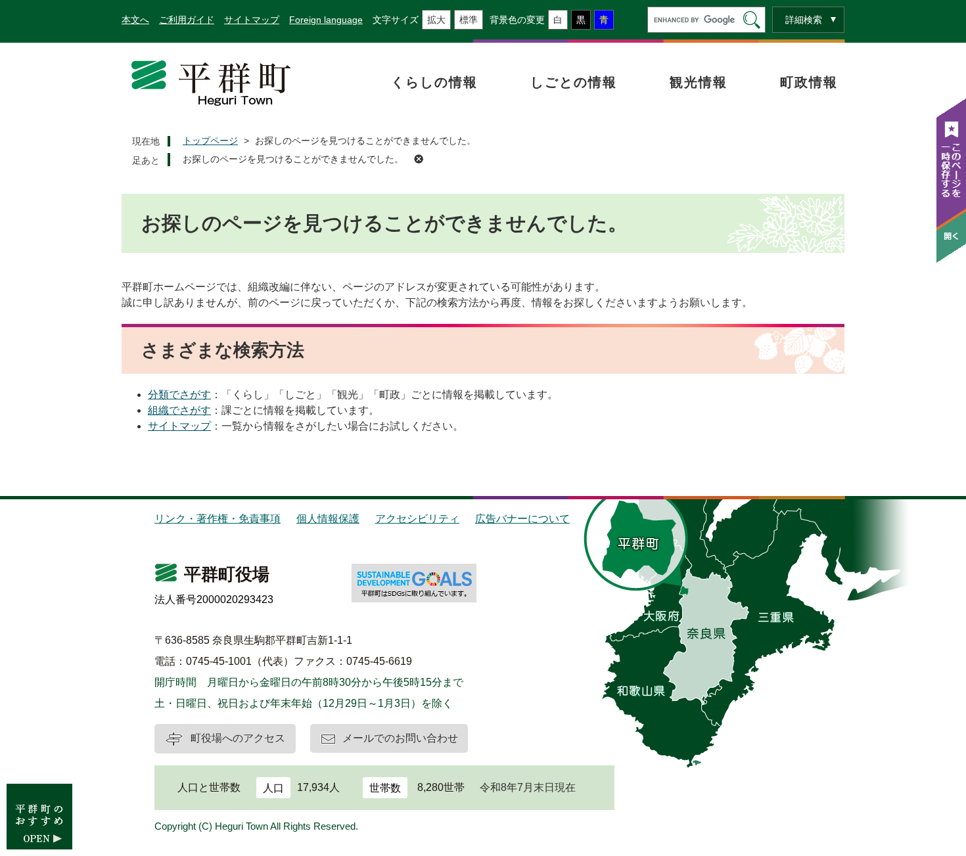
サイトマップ (251, 19)
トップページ (210, 140)
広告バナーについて (522, 518)
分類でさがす (179, 394)
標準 (468, 19)
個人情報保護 (327, 518)
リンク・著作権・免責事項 (217, 518)
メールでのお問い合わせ (400, 738)
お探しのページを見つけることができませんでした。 (293, 159)
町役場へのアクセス (238, 738)
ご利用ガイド (186, 19)
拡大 (436, 19)
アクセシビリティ (417, 518)
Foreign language (326, 19)
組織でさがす (179, 410)
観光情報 (698, 82)
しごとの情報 (573, 82)
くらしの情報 (434, 82)
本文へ (135, 19)
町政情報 (809, 82)
